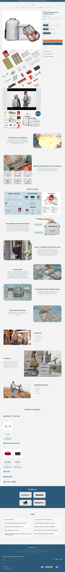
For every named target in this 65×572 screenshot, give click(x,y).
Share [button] (45, 48)
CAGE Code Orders (23, 551)
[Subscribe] (20, 559)
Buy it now (52, 43)
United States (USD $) (7, 568)
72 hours (52, 25)
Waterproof (52, 29)
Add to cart (52, 40)
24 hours (45, 25)
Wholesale (17, 551)
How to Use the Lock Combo (32, 553)
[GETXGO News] (32, 499)
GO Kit (53, 33)
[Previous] (6, 203)
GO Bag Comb (47, 33)
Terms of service (35, 551)
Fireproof (46, 29)
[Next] (59, 203)
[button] (4, 4)
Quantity (44, 35)
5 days (57, 25)
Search (29, 551)
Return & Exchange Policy (44, 551)
